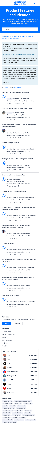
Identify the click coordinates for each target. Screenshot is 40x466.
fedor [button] (8, 363)
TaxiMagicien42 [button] (11, 376)
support (6, 415)
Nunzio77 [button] (10, 380)
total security (8, 410)
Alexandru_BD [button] (19, 115)
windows (16, 415)
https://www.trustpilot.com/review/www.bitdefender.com (19, 54)
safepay (6, 417)
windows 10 (7, 403)
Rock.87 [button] (22, 112)
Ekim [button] (14, 165)
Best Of (4, 346)
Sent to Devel (17, 413)
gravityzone (19, 420)
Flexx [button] (17, 101)
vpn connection (28, 415)
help (5, 406)
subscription (30, 420)
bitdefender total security (23, 401)
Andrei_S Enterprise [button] (12, 371)
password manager (19, 417)
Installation (21, 408)
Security (6, 413)
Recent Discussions (8, 334)
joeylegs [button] (15, 215)
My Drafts (20, 343)
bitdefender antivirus (9, 422)
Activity (4, 337)
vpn (12, 406)
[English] (19, 3)
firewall (18, 403)
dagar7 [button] (15, 267)
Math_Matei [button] (10, 392)
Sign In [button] (6, 323)
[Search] (34, 3)
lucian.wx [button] (15, 197)
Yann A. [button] (9, 388)
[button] (6, 87)
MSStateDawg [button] (17, 179)
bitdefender (7, 401)
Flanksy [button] (15, 133)
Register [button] (17, 323)
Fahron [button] (15, 302)
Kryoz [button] (14, 149)
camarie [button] (27, 165)
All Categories (6, 332)
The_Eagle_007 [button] (24, 98)
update (28, 410)
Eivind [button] (14, 233)
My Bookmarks (20, 340)
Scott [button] (8, 359)
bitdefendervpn (8, 408)
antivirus (21, 406)
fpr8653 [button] (15, 249)
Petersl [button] (9, 384)
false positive (7, 420)
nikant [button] (15, 285)
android (18, 410)
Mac (27, 413)
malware (27, 403)
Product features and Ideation (28, 101)
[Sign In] (37, 3)
